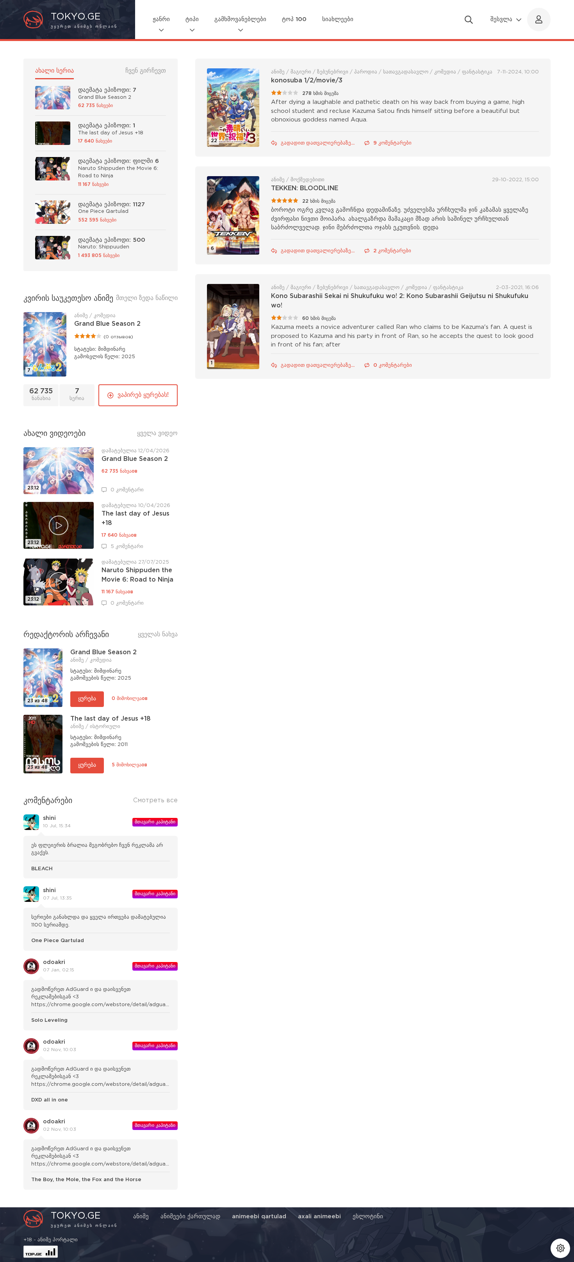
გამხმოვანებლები (240, 19)
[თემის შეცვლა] (560, 1248)
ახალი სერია (54, 71)
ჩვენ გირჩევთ (145, 71)
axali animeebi (319, 1216)
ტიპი (192, 19)
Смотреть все (155, 800)
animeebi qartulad (259, 1216)
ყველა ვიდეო (157, 433)
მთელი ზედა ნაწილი (147, 298)
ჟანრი (161, 19)
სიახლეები (337, 19)
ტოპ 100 (294, 19)
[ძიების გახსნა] (469, 19)
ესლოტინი (368, 1216)
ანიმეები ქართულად (190, 1216)
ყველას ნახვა (158, 634)
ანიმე (141, 1216)
